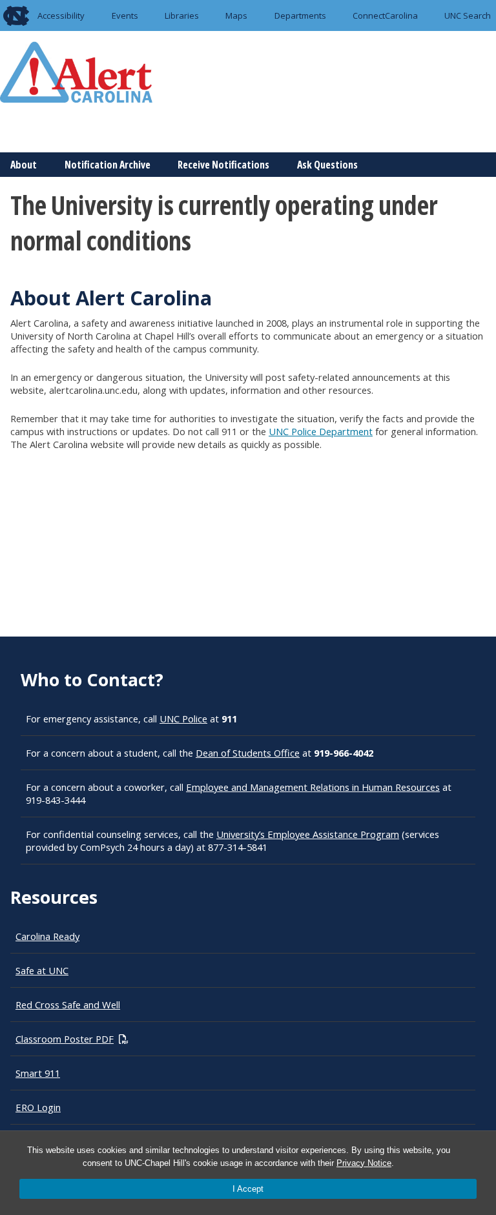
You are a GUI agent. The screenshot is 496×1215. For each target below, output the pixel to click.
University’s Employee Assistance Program (307, 834)
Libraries (182, 15)
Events (125, 15)
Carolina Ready (47, 936)
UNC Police (183, 718)
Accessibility (61, 15)
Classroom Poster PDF (65, 1038)
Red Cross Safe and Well (68, 1004)
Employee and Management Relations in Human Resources (313, 787)
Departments (300, 15)
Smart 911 (38, 1073)
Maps (236, 15)
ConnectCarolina (385, 15)
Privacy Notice (363, 1163)
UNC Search (467, 15)
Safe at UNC (42, 970)
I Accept (248, 1189)
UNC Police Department (321, 431)
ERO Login (38, 1107)
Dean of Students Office (248, 752)
